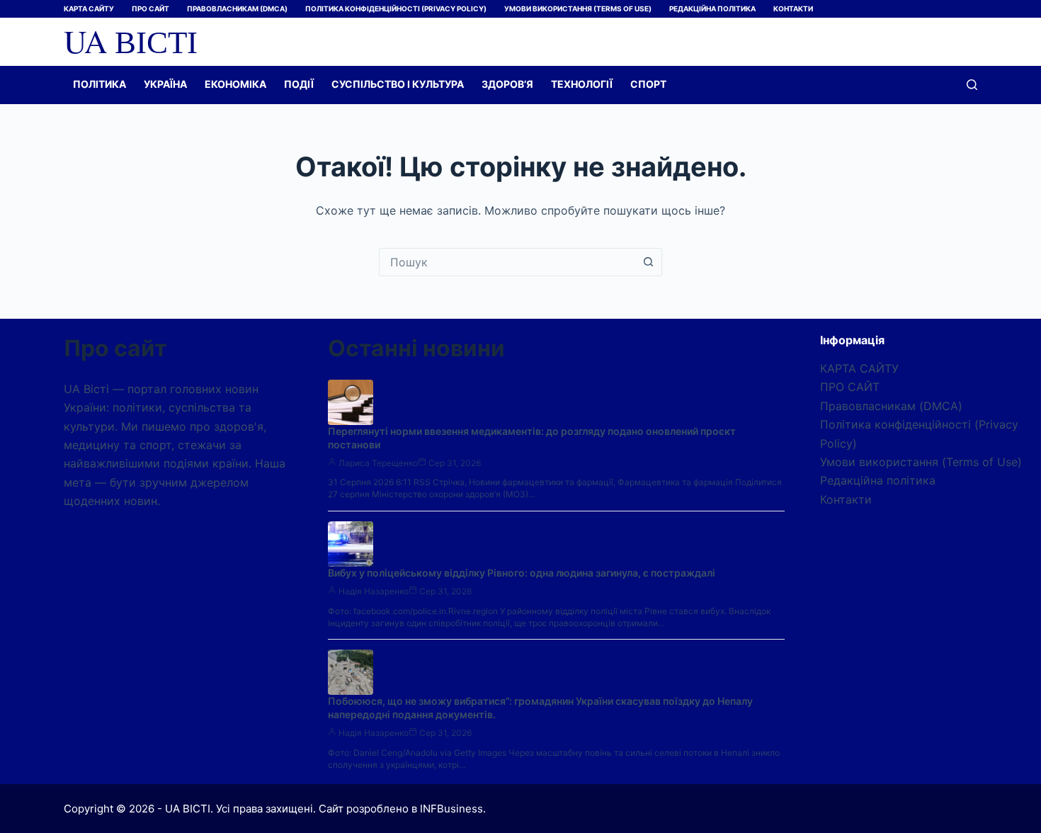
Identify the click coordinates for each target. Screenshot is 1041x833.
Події (299, 84)
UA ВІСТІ (131, 41)
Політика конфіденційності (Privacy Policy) (396, 8)
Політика (99, 84)
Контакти (793, 8)
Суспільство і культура (397, 84)
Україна (165, 84)
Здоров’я (507, 84)
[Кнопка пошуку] (648, 262)
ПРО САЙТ (150, 8)
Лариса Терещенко (378, 463)
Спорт (648, 84)
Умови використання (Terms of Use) (578, 8)
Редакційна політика (712, 8)
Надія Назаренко (374, 591)
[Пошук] (972, 84)
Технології (582, 84)
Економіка (235, 84)
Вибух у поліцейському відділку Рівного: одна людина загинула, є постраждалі (521, 573)
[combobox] (507, 262)
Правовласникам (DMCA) (237, 8)
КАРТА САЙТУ (89, 8)
